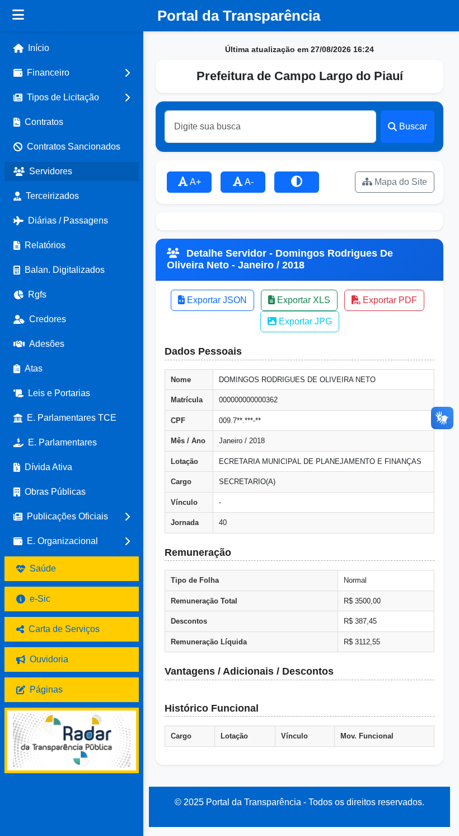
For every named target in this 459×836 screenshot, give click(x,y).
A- (248, 182)
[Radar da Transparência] (71, 740)
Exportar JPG (304, 321)
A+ (194, 182)
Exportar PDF (388, 300)
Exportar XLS (302, 300)
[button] (71, 72)
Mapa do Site (399, 182)
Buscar (413, 126)
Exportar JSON (216, 300)
